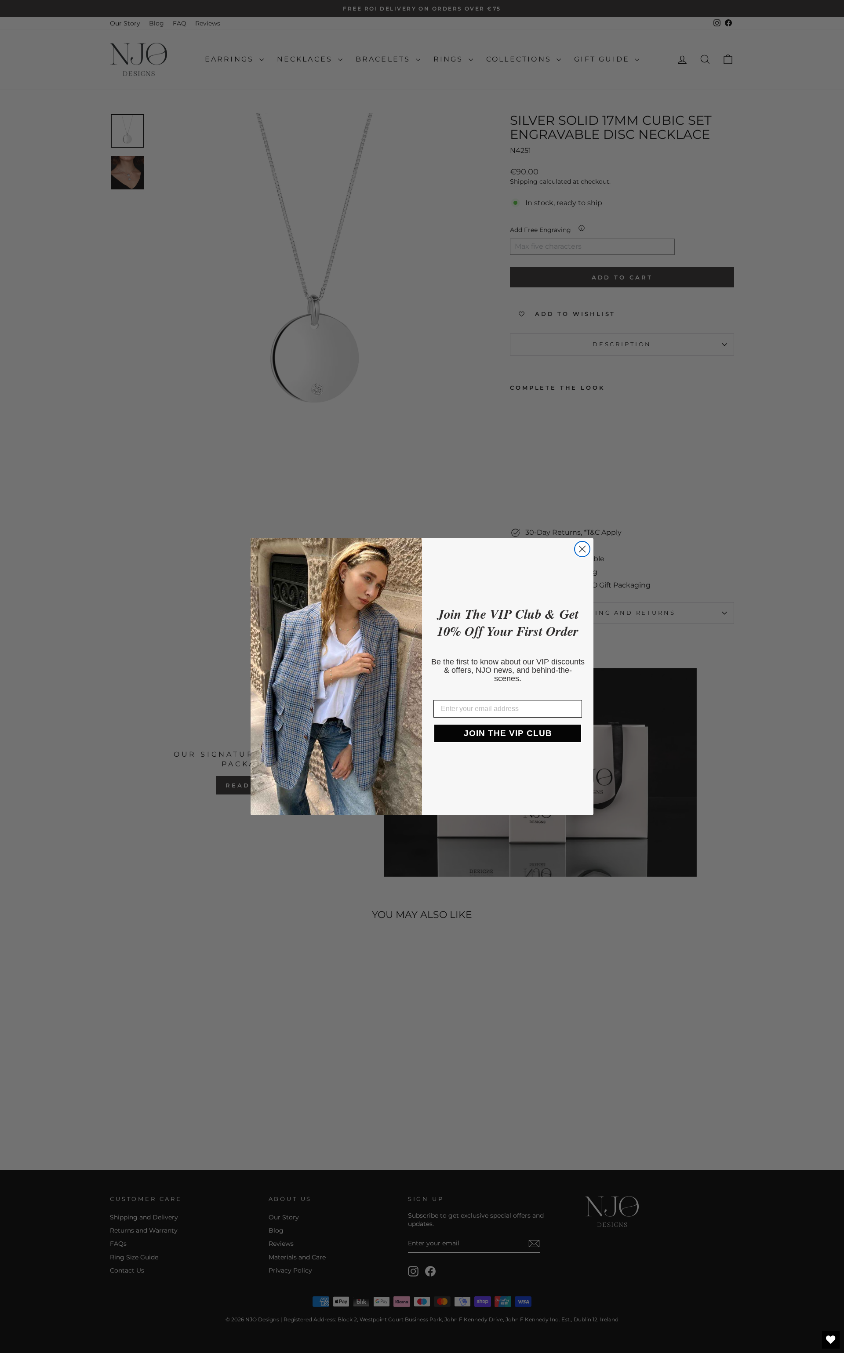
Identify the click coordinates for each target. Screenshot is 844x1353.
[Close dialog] (582, 549)
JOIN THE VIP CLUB (508, 733)
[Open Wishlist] (831, 1340)
